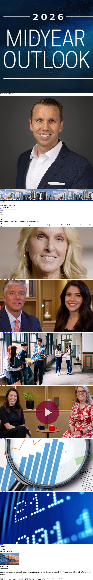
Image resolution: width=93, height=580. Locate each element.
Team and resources (3, 549)
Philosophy (2, 211)
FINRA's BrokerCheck (13, 199)
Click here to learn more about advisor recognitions (6, 208)
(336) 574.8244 (3, 196)
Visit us (2, 195)
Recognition (2, 550)
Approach (2, 214)
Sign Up (1, 577)
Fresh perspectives (3, 545)
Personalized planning (3, 546)
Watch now (1, 94)
